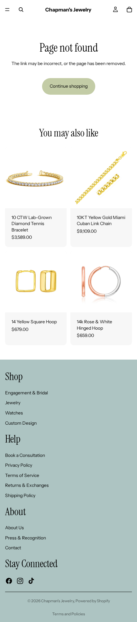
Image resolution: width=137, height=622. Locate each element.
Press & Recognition (25, 538)
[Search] (21, 10)
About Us (14, 528)
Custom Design (21, 423)
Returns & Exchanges (27, 485)
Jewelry (12, 403)
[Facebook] (9, 581)
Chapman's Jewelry (57, 600)
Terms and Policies (68, 613)
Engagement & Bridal (26, 393)
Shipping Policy (20, 495)
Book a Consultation (25, 455)
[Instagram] (20, 581)
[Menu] (7, 9)
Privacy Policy (18, 465)
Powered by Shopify (93, 600)
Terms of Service (22, 475)
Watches (14, 413)
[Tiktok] (31, 581)
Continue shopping (69, 86)
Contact (13, 548)
